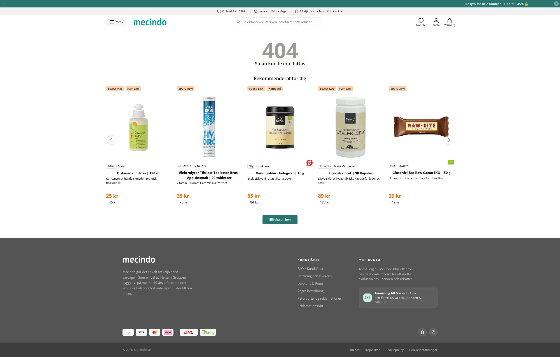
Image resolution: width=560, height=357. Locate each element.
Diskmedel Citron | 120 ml (139, 173)
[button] (449, 22)
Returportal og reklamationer (319, 298)
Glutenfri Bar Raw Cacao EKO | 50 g (421, 172)
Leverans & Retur (310, 283)
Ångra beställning (311, 291)
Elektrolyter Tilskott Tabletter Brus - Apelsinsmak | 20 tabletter (209, 175)
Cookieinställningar (423, 350)
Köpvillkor (372, 350)
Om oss (354, 350)
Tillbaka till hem (280, 219)
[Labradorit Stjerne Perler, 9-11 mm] (138, 127)
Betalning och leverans (315, 276)
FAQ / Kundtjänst (310, 268)
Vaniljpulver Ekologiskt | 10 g (280, 173)
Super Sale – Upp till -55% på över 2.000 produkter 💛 (280, 4)
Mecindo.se (142, 350)
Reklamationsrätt (310, 306)
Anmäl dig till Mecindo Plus (379, 269)
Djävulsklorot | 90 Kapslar (350, 173)
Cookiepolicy (394, 350)
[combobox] (277, 22)
